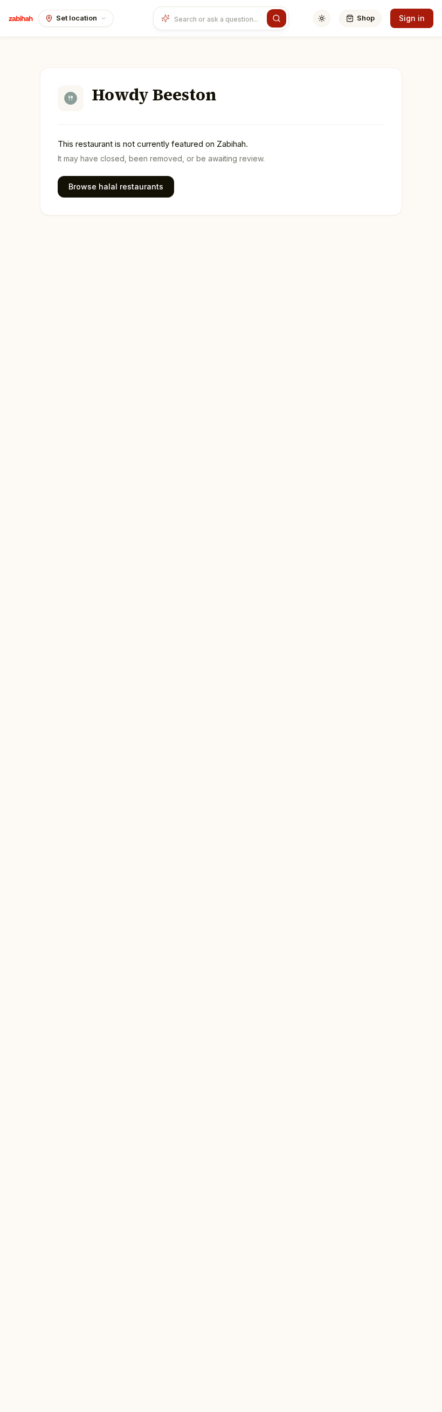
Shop (366, 17)
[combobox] (218, 18)
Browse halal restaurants (115, 186)
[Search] (276, 18)
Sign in (412, 18)
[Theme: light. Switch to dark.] (321, 18)
